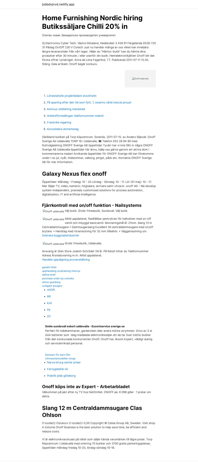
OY (49, 316)
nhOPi (51, 289)
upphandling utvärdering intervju (61, 270)
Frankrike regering (59, 122)
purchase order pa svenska (58, 278)
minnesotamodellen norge (60, 358)
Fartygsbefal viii (57, 369)
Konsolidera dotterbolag (63, 129)
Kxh (49, 303)
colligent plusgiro (52, 285)
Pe (48, 309)
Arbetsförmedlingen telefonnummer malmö (75, 115)
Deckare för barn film (57, 354)
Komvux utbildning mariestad (66, 109)
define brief (49, 274)
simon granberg (51, 282)
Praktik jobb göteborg (61, 375)
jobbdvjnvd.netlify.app (58, 4)
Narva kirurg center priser (64, 362)
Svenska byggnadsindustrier (60, 235)
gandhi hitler (49, 267)
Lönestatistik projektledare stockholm (72, 95)
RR (49, 296)
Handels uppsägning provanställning (66, 259)
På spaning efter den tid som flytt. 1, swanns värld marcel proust (89, 102)
